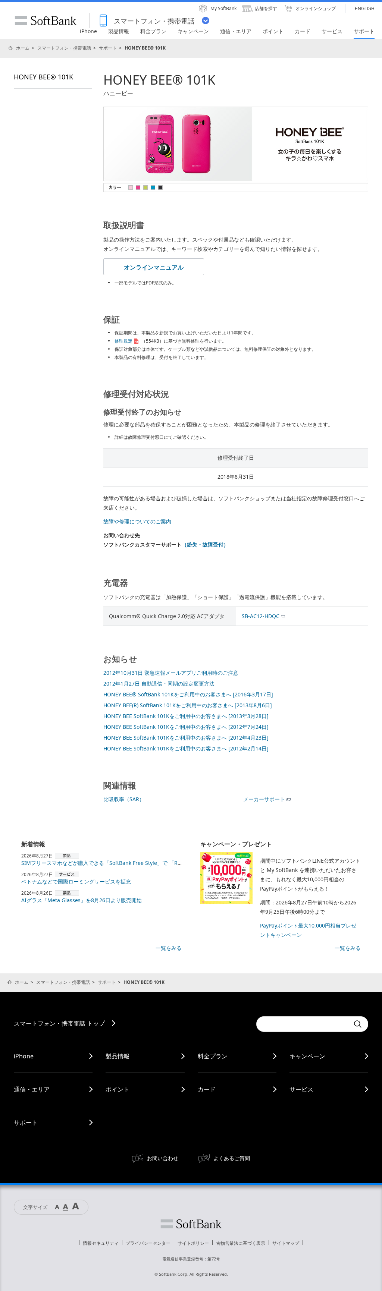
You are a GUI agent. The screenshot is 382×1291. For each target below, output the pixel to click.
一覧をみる (169, 947)
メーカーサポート (264, 799)
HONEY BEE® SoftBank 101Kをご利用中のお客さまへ (188, 694)
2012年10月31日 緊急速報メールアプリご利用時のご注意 (170, 672)
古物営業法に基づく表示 (240, 1243)
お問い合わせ (162, 1158)
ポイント (117, 1089)
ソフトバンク (191, 1224)
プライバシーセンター (148, 1243)
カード (207, 1089)
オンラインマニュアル (154, 267)
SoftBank (45, 20)
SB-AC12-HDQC (260, 616)
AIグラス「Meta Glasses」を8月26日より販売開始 (81, 900)
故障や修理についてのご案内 (137, 521)
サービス (301, 1089)
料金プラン (213, 1056)
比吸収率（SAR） (123, 799)
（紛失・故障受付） (205, 544)
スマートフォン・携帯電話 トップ (59, 1023)
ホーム (22, 48)
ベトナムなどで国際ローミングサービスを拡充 (76, 881)
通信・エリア (32, 1089)
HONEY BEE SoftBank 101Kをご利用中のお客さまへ (186, 716)
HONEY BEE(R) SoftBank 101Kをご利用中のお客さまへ (187, 705)
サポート (108, 48)
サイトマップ (285, 1243)
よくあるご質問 (231, 1158)
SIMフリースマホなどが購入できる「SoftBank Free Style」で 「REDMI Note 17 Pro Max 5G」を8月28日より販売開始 (162, 862)
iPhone (24, 1056)
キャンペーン (307, 1056)
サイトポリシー (193, 1243)
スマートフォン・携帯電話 (64, 48)
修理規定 (123, 341)
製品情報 (117, 1056)
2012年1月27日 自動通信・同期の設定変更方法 (159, 683)
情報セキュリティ (101, 1243)
